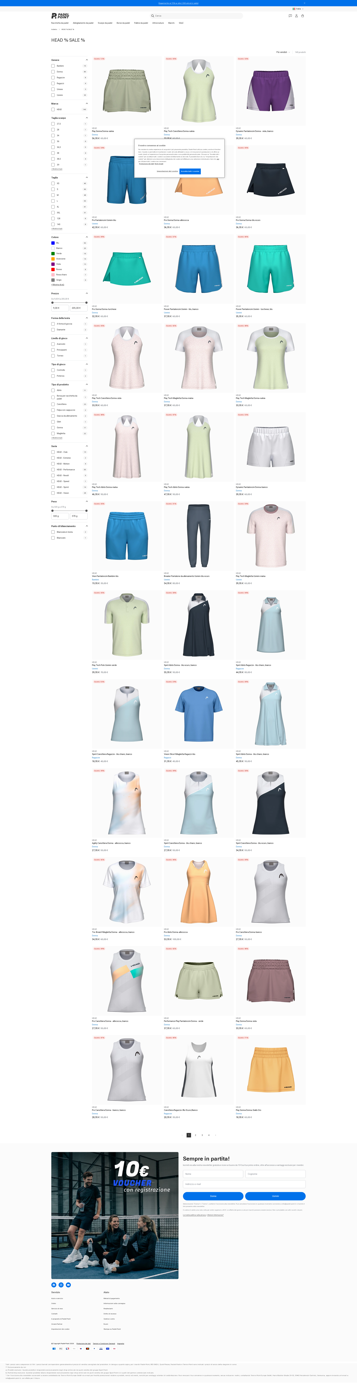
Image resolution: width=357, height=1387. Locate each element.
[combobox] (196, 16)
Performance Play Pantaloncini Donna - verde (183, 1021)
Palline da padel (141, 23)
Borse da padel (123, 23)
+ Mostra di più (56, 169)
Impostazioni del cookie (167, 171)
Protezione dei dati (84, 1344)
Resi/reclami (108, 1309)
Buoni (106, 1324)
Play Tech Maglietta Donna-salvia (250, 398)
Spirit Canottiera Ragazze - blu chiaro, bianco (112, 754)
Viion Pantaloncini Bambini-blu (105, 576)
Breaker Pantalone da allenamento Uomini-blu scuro (186, 576)
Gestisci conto (109, 1319)
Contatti (54, 1314)
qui (218, 159)
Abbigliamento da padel (83, 23)
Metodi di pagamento (112, 1298)
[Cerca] (153, 16)
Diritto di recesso (110, 1314)
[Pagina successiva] (215, 1135)
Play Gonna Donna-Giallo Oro (248, 1110)
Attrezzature (158, 23)
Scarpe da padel (105, 23)
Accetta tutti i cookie (190, 171)
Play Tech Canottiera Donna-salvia (179, 131)
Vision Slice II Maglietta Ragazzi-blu (179, 754)
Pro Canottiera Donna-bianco (249, 932)
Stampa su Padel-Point (112, 1329)
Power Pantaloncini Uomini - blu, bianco (181, 309)
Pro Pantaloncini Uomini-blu (104, 220)
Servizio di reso (57, 1309)
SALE (181, 23)
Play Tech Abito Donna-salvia (177, 487)
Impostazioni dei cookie (60, 1329)
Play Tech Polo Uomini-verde (104, 665)
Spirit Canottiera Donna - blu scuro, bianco (254, 843)
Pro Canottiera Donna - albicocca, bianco (110, 1021)
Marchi (171, 23)
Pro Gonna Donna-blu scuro (248, 220)
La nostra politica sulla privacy (194, 1215)
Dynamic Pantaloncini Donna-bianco (252, 487)
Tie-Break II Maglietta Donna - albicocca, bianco (113, 932)
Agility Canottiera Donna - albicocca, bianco (111, 843)
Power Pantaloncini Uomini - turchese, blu (254, 309)
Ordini (53, 1303)
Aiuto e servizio (57, 1298)
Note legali (159, 164)
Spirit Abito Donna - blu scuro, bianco (180, 665)
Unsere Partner (56, 1324)
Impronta (120, 1344)
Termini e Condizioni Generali (104, 1344)
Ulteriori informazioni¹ (215, 1215)
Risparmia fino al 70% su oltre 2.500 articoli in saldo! (178, 3)
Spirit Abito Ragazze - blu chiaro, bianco (253, 665)
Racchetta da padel (59, 23)
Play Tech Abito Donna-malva (105, 487)
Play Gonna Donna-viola (246, 1021)
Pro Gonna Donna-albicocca (176, 220)
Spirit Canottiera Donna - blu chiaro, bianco (183, 843)
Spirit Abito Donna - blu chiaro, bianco (252, 754)
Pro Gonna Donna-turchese (104, 309)
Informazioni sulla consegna (114, 1303)
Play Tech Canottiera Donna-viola (106, 398)
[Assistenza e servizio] (290, 16)
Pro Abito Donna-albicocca (176, 932)
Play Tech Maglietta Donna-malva (178, 398)
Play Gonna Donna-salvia (103, 131)
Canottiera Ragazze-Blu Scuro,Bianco (181, 1110)
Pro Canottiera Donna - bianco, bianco (109, 1110)
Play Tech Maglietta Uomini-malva (250, 576)
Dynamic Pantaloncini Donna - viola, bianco (254, 131)
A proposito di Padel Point (61, 1319)
